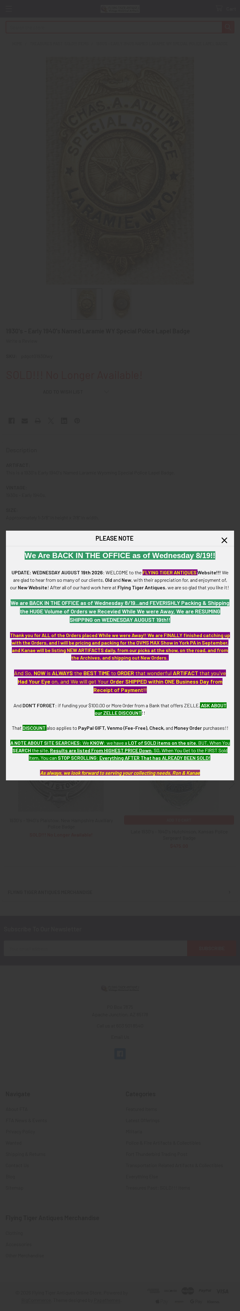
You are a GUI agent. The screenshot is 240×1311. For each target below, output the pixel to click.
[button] (224, 540)
